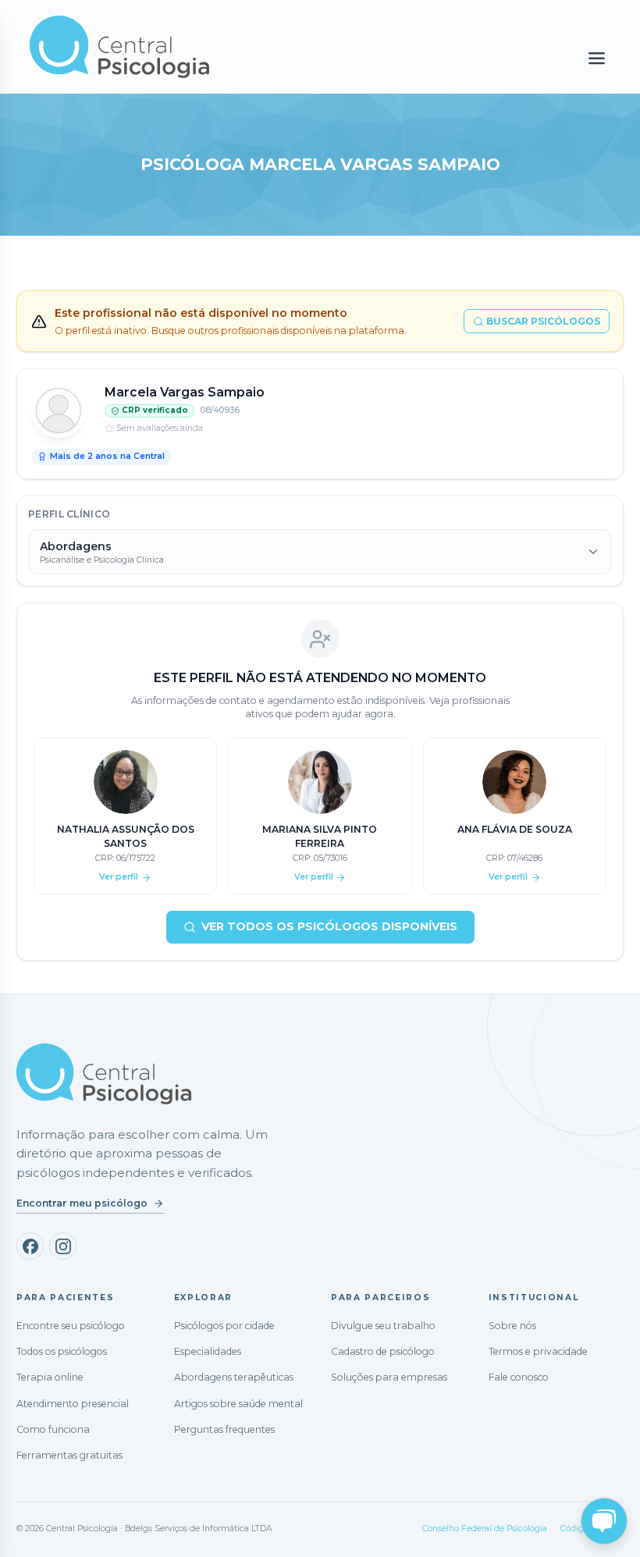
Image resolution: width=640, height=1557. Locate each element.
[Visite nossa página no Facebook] (30, 1246)
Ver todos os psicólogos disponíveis (329, 926)
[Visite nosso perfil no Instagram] (62, 1246)
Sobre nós (512, 1325)
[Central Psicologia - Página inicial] (230, 47)
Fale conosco (519, 1377)
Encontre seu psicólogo (70, 1325)
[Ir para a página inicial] (103, 1073)
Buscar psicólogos (543, 321)
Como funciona (53, 1429)
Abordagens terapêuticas (233, 1377)
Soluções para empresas (389, 1377)
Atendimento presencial (72, 1403)
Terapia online (50, 1377)
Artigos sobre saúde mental (238, 1403)
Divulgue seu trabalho (383, 1325)
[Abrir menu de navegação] (596, 59)
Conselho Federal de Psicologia (484, 1528)
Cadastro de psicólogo (383, 1351)
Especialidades (207, 1351)
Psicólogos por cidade (224, 1325)
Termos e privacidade (538, 1351)
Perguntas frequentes (224, 1429)
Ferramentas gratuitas (69, 1455)
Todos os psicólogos (61, 1351)
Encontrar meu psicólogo (82, 1203)
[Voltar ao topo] (26, 1531)
